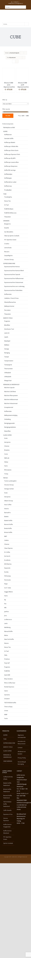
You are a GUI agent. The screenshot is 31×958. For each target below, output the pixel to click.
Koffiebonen (8, 134)
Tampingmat (8, 365)
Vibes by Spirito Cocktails (11, 236)
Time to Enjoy (8, 706)
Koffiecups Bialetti (9, 142)
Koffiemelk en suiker (10, 182)
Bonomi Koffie (8, 524)
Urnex (6, 710)
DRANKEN (6, 221)
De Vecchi (7, 556)
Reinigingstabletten (10, 427)
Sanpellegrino (8, 255)
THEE (4, 194)
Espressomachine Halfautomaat (14, 278)
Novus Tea (7, 201)
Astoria (6, 508)
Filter (8, 116)
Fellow (6, 462)
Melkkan (6, 345)
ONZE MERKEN (7, 761)
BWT (5, 536)
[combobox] (15, 104)
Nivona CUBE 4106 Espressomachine (23, 85)
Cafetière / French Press (11, 298)
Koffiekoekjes (8, 174)
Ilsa (5, 603)
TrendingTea (8, 197)
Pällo (5, 655)
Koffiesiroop (8, 186)
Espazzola (7, 568)
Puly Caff (7, 663)
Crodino (6, 244)
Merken (5, 478)
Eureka (6, 572)
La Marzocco (8, 619)
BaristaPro (7, 512)
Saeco (6, 691)
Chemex (6, 446)
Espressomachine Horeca (12, 266)
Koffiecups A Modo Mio (11, 146)
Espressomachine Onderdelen (13, 290)
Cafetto (6, 540)
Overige (6, 349)
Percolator (7, 310)
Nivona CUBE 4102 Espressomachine (9, 85)
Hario (6, 466)
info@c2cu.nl (24, 793)
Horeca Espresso (6, 819)
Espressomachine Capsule (12, 274)
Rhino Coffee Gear (9, 683)
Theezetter (7, 217)
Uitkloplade (7, 376)
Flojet (6, 584)
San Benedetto (8, 232)
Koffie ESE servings (10, 170)
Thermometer (8, 368)
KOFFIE (5, 131)
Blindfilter (7, 325)
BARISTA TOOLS (8, 318)
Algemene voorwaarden (22, 736)
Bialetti (6, 516)
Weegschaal (7, 380)
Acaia (5, 438)
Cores (6, 454)
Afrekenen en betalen (22, 753)
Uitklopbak (7, 372)
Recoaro (6, 252)
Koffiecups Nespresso (10, 166)
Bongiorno (7, 224)
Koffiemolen (8, 294)
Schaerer (7, 699)
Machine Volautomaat (10, 403)
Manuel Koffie (8, 631)
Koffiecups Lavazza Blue (11, 162)
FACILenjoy (7, 576)
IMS (5, 607)
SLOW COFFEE (7, 435)
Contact (20, 747)
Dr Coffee (7, 552)
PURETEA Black (8, 209)
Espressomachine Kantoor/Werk (14, 270)
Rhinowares (7, 470)
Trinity (6, 474)
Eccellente (7, 560)
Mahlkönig (7, 627)
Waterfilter (7, 431)
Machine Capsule (9, 387)
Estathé (6, 228)
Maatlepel (7, 341)
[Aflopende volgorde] (25, 52)
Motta (6, 635)
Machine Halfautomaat (11, 399)
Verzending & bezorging (22, 763)
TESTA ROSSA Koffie (10, 703)
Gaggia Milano (8, 592)
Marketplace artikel (9, 127)
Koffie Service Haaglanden (7, 826)
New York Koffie (9, 639)
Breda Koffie (8, 528)
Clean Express (8, 548)
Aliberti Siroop (8, 501)
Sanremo (7, 695)
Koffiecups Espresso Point (12, 154)
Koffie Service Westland (7, 832)
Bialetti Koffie (8, 520)
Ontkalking (7, 419)
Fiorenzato (7, 580)
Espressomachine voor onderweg (14, 286)
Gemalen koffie (8, 138)
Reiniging (7, 353)
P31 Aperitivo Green (10, 240)
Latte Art (6, 333)
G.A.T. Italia (7, 588)
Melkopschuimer (9, 306)
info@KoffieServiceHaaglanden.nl (15, 3)
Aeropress (7, 442)
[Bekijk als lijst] (16, 61)
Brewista (6, 450)
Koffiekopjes (8, 178)
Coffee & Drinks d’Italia (8, 778)
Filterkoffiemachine (10, 302)
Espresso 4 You (7, 814)
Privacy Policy (22, 758)
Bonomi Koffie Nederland (7, 797)
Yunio (6, 718)
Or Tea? (6, 205)
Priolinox (7, 659)
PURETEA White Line (10, 213)
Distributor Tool (9, 329)
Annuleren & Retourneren (21, 742)
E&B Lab (6, 458)
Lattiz (6, 623)
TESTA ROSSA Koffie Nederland (7, 804)
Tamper (6, 357)
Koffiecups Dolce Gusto (11, 150)
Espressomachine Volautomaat (13, 282)
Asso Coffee (7, 504)
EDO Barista (7, 564)
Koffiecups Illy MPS (9, 158)
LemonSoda (7, 248)
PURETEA (7, 671)
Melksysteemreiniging (10, 415)
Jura (5, 615)
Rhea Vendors (8, 679)
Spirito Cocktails (8, 843)
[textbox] (15, 104)
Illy (5, 600)
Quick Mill (7, 675)
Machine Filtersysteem (11, 395)
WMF (5, 714)
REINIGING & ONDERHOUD (11, 384)
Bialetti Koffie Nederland (7, 784)
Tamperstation (8, 361)
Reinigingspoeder (9, 423)
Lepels (6, 337)
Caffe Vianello (7, 810)
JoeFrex (6, 611)
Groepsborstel (8, 407)
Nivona (6, 643)
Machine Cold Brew (10, 391)
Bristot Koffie (8, 532)
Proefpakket (8, 190)
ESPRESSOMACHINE (9, 263)
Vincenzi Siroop (9, 259)
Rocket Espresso (9, 687)
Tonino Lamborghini (10, 481)
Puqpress (7, 321)
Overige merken (9, 489)
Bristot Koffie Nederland (7, 790)
